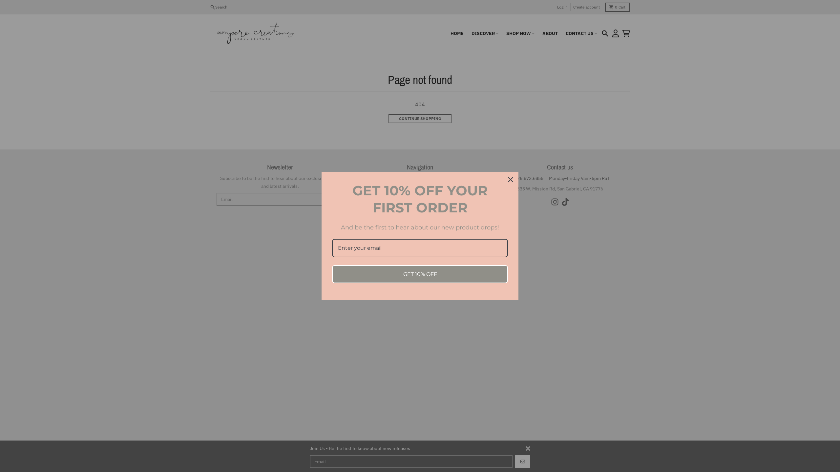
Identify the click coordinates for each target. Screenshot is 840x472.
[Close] (510, 179)
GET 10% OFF (420, 274)
